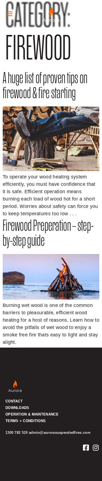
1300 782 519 (16, 433)
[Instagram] (95, 447)
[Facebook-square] (86, 447)
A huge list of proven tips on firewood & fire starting (45, 87)
